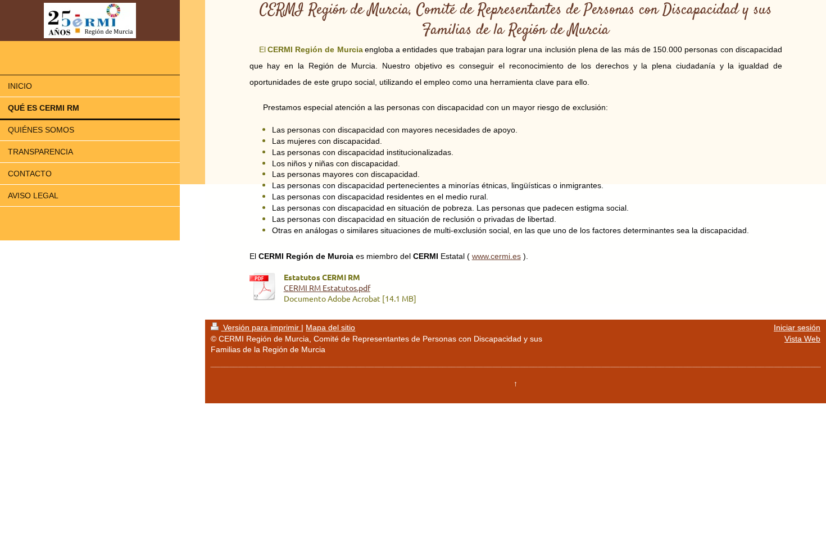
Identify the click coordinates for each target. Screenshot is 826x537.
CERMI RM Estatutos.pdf (327, 288)
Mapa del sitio (330, 327)
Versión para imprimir (261, 327)
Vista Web (802, 338)
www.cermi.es (496, 256)
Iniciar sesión (797, 327)
